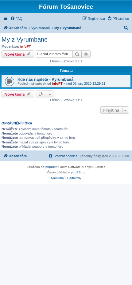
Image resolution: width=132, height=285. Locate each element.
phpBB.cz (78, 172)
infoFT (25, 46)
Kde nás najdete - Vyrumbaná (45, 79)
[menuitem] (16, 18)
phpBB (50, 166)
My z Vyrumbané (25, 39)
